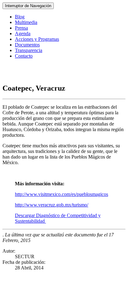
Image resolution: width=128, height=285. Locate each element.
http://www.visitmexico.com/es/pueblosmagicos (61, 194)
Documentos (27, 44)
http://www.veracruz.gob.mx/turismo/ (51, 204)
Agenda (22, 33)
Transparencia (28, 50)
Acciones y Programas (37, 39)
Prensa (21, 28)
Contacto (24, 56)
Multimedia (26, 22)
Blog (20, 16)
